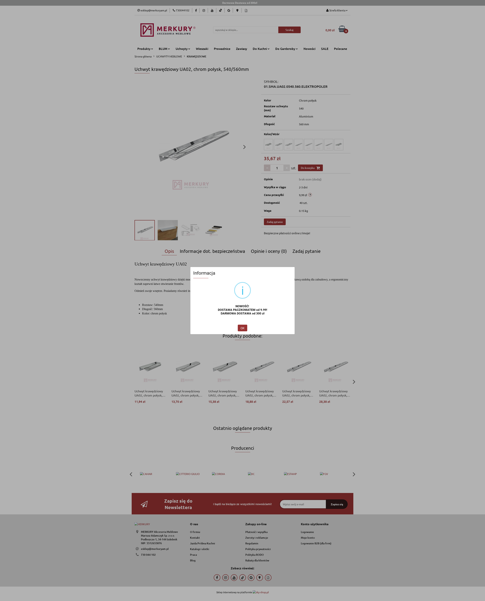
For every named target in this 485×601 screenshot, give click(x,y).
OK (242, 328)
